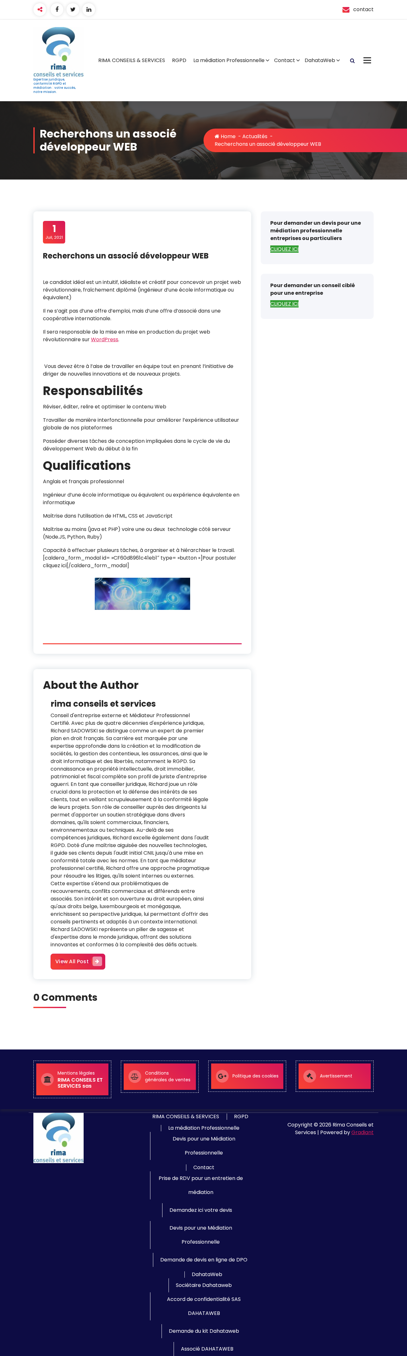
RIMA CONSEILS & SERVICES (131, 60)
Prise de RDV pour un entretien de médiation (201, 1185)
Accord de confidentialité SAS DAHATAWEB (204, 1306)
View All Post (72, 961)
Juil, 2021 (54, 231)
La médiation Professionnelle (229, 60)
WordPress (104, 339)
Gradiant (362, 1132)
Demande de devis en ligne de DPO (203, 1259)
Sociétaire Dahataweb (204, 1285)
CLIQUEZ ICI (284, 249)
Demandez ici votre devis (200, 1210)
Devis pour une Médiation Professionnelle (204, 1145)
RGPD (179, 60)
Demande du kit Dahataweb (204, 1331)
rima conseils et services (103, 704)
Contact (284, 60)
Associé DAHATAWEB (207, 1348)
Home (227, 136)
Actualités (254, 136)
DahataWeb (320, 60)
